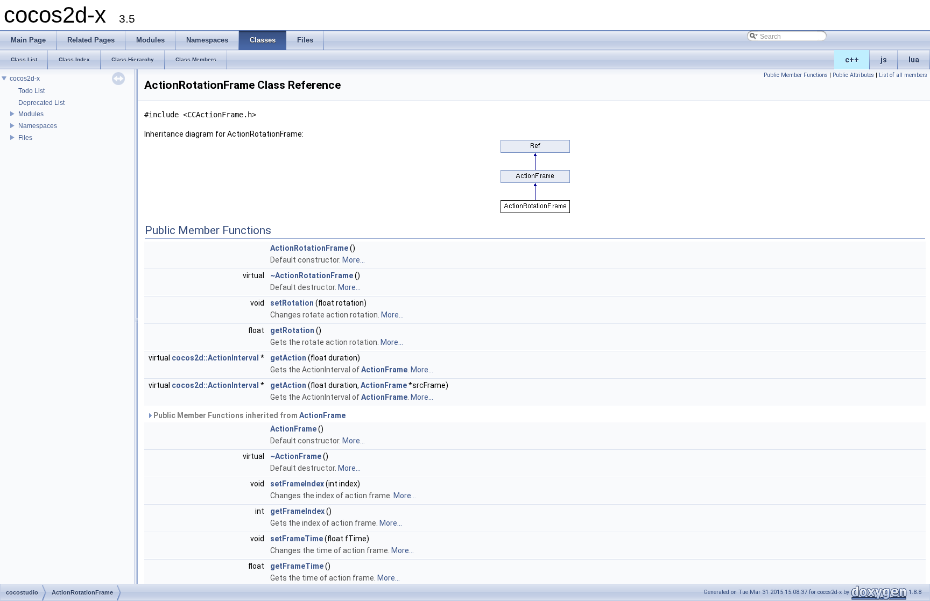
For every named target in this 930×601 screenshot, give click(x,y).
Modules (31, 114)
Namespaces (37, 126)
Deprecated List (41, 103)
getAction (288, 357)
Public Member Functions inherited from (249, 415)
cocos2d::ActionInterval (215, 357)
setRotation (292, 303)
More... (353, 260)
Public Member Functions (796, 75)
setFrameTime (296, 538)
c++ (852, 59)
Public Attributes (853, 75)
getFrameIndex (297, 511)
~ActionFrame (295, 456)
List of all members (903, 75)
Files (25, 138)
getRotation (292, 330)
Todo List (31, 91)
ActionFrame (384, 369)
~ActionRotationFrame (311, 275)
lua (913, 59)
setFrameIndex (297, 483)
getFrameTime (296, 566)
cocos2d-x (25, 78)
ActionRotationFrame (309, 248)
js (883, 59)
